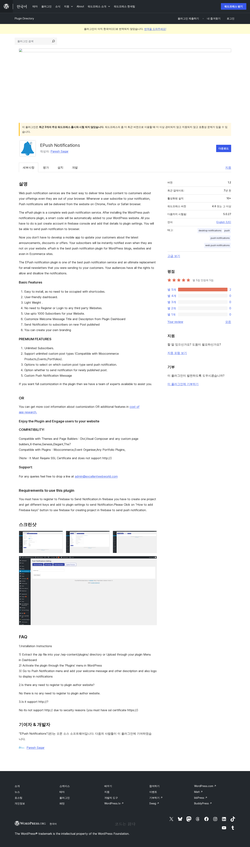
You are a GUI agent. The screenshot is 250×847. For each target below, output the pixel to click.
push (227, 230)
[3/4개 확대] (152, 536)
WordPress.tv (114, 803)
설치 (60, 167)
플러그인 (64, 797)
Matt (198, 791)
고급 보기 (173, 256)
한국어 (53, 823)
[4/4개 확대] (152, 561)
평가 (46, 167)
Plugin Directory (24, 18)
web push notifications (217, 245)
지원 (228, 167)
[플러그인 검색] (53, 41)
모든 (228, 322)
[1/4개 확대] (58, 536)
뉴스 (17, 791)
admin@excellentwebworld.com (96, 476)
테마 (62, 791)
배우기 (108, 786)
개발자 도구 (111, 797)
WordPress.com (205, 786)
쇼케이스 (64, 786)
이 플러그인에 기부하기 (183, 384)
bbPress (200, 797)
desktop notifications (210, 230)
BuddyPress (203, 803)
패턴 (62, 803)
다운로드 (224, 148)
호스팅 (18, 797)
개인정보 (20, 803)
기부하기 (156, 797)
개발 (75, 167)
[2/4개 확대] (105, 536)
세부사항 (28, 167)
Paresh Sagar (59, 151)
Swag (154, 803)
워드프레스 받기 (233, 6)
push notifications (220, 238)
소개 (17, 786)
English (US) (224, 222)
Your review (175, 322)
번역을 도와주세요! (155, 28)
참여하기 (154, 786)
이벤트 (153, 791)
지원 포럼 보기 (177, 353)
